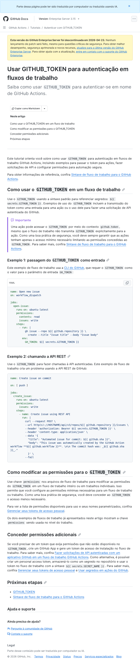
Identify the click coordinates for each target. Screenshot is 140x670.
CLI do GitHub (74, 268)
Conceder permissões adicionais (42, 534)
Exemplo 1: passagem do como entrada (56, 260)
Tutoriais (35, 27)
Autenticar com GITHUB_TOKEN (63, 27)
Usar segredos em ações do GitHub (103, 570)
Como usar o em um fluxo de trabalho (63, 189)
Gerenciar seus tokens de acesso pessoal (35, 511)
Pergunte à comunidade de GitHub (31, 628)
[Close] (130, 6)
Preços (78, 656)
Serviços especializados (99, 656)
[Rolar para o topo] (132, 662)
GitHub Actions (17, 27)
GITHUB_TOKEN (24, 592)
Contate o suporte (21, 633)
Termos (38, 656)
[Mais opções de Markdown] (44, 108)
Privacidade (53, 656)
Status (67, 656)
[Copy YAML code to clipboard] (127, 282)
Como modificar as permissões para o (63, 472)
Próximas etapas (24, 582)
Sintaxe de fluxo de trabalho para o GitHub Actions (48, 597)
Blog (119, 656)
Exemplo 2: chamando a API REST (36, 356)
